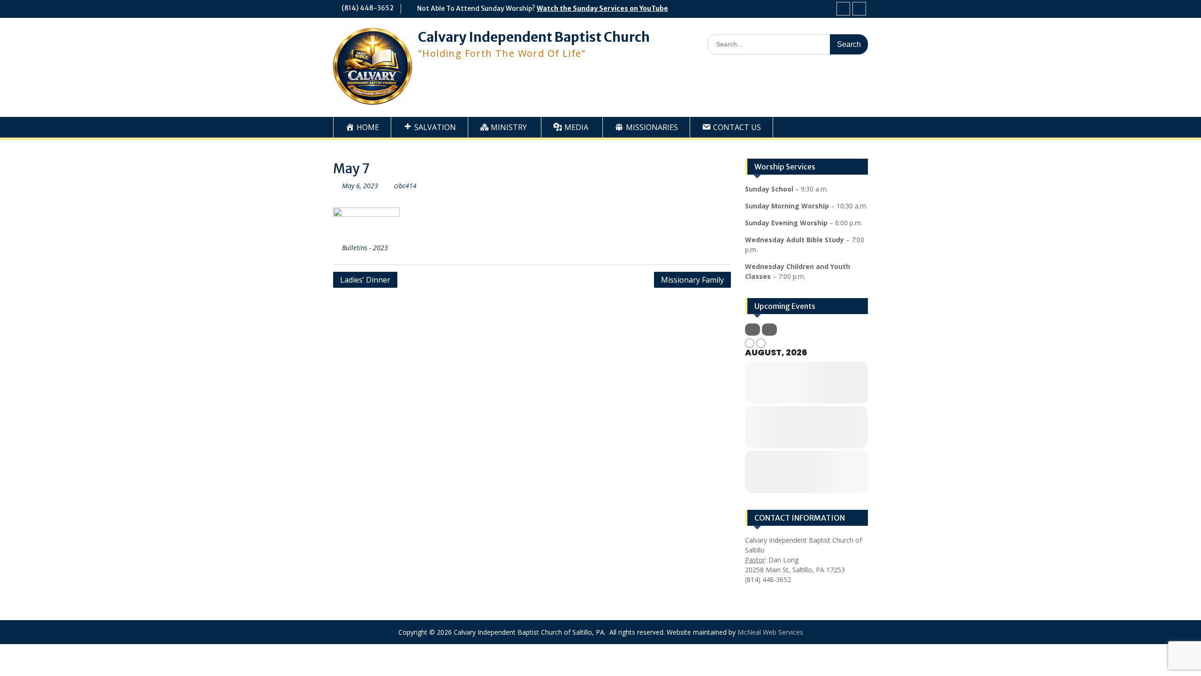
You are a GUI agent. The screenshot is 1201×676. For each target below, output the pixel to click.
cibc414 (405, 185)
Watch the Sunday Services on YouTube (602, 8)
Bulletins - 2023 (365, 247)
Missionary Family (692, 280)
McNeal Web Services (770, 632)
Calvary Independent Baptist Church (534, 37)
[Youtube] (859, 8)
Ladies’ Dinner (365, 280)
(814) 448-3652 (368, 8)
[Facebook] (843, 8)
